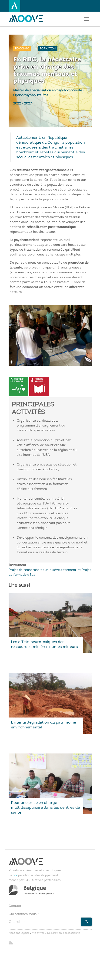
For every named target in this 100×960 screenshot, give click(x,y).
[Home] (27, 18)
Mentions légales (19, 932)
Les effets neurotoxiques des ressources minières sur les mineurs (44, 644)
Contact (15, 906)
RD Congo (22, 48)
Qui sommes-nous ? (24, 914)
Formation (48, 48)
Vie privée (38, 932)
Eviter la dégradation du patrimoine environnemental (43, 724)
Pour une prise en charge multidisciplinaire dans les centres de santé (45, 807)
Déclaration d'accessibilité (63, 932)
